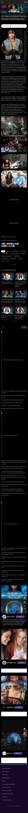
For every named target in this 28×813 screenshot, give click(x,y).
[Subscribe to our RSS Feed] (8, 244)
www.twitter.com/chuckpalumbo (9, 240)
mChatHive (4, 796)
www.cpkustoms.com (11, 236)
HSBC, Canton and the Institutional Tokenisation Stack (12, 481)
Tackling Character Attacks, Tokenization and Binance (12, 400)
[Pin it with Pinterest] (8, 246)
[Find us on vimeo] (12, 244)
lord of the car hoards (6, 256)
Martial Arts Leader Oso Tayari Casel (7, 310)
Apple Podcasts (5, 777)
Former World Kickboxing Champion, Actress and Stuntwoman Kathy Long (7, 294)
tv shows (20, 258)
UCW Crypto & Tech (10, 524)
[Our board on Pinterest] (6, 244)
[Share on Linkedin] (10, 246)
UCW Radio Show (6, 768)
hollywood (23, 253)
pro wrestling (13, 258)
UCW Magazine (5, 771)
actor (8, 251)
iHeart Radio (5, 774)
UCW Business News (10, 435)
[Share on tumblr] (12, 246)
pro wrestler (4, 258)
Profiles (2, 285)
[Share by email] (14, 246)
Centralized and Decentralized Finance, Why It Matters (12, 408)
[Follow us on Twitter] (4, 244)
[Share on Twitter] (4, 246)
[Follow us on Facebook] (2, 244)
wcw (3, 261)
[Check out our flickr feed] (17, 244)
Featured (16, 304)
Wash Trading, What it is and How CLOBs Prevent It (12, 402)
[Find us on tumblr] (14, 244)
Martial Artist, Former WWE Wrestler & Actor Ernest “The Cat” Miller (21, 294)
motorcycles (16, 256)
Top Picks (6, 319)
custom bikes (5, 253)
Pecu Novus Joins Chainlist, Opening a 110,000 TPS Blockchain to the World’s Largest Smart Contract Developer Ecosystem (13, 477)
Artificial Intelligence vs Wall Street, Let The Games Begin (13, 574)
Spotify (3, 781)
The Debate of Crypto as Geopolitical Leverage (10, 405)
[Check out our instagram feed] (16, 244)
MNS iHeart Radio (6, 787)
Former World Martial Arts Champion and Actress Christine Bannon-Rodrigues (21, 277)
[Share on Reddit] (6, 246)
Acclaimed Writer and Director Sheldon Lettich (7, 277)
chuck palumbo (15, 251)
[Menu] (2, 2)
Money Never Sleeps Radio (13, 360)
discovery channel (14, 253)
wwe (8, 261)
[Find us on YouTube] (10, 244)
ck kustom (23, 251)
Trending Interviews (21, 288)
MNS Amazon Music (7, 790)
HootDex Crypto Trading (7, 793)
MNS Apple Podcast (6, 799)
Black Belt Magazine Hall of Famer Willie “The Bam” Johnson (21, 310)
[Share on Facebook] (2, 246)
